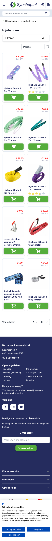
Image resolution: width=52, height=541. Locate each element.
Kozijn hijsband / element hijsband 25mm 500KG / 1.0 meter (13, 295)
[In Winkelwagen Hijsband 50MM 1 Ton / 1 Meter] (38, 199)
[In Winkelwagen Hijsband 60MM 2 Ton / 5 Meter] (14, 146)
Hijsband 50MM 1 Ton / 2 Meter (37, 86)
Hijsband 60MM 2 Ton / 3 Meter (37, 138)
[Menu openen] (4, 4)
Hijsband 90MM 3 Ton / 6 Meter (12, 191)
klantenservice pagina (12, 393)
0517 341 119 (12, 358)
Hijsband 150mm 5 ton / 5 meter (37, 243)
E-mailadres (26, 432)
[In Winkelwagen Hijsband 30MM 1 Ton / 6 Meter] (14, 97)
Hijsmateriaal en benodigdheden (20, 21)
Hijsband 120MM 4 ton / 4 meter (37, 298)
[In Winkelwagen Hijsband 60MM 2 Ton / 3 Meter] (38, 146)
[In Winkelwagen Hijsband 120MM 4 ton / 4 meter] (38, 306)
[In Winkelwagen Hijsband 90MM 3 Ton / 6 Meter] (14, 199)
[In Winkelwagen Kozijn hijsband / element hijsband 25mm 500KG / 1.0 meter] (14, 306)
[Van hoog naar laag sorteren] (48, 47)
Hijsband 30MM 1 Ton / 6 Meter (12, 89)
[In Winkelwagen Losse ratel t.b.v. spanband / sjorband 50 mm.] (14, 251)
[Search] (46, 13)
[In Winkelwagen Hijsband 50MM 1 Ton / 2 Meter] (38, 97)
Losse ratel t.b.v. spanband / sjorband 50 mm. (12, 242)
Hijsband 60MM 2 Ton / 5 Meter (12, 138)
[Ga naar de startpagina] (23, 4)
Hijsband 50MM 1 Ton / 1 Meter (37, 188)
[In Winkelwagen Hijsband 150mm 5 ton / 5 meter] (38, 251)
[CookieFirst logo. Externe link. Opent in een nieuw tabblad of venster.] (3, 504)
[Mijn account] (42, 4)
